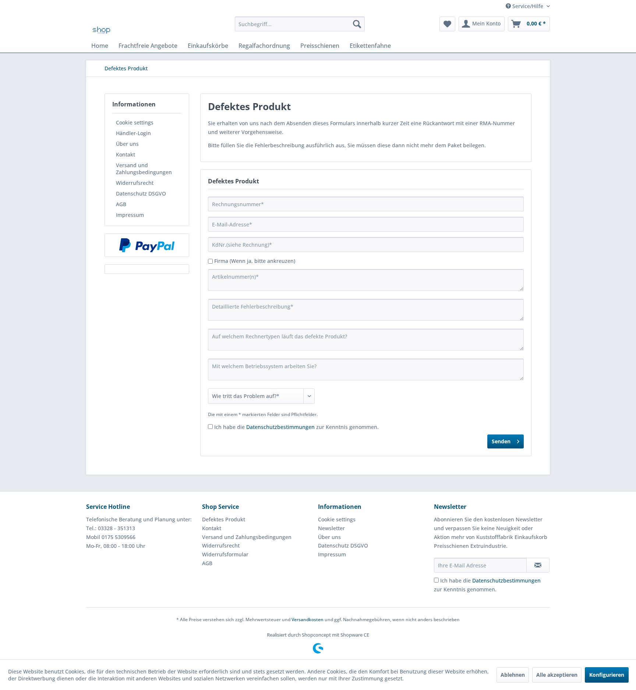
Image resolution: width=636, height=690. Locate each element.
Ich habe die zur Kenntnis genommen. (296, 426)
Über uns (127, 143)
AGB (121, 204)
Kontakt (125, 154)
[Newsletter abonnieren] (538, 565)
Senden (501, 441)
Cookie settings (134, 122)
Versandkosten (308, 619)
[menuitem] (300, 24)
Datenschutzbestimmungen (280, 426)
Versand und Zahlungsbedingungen (144, 169)
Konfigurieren (606, 674)
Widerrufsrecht (134, 182)
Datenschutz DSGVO (141, 193)
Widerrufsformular (225, 554)
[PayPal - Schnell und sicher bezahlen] (146, 245)
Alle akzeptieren (556, 674)
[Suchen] (357, 24)
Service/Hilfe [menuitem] (528, 6)
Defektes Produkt (223, 519)
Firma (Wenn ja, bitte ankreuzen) (254, 260)
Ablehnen (513, 674)
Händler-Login (133, 133)
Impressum (130, 214)
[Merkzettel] (447, 24)
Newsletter (331, 528)
